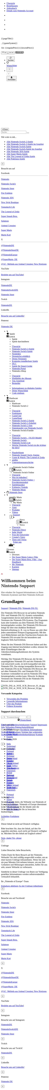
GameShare (17, 418)
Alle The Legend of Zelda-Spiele (21, 156)
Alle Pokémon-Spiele (16, 159)
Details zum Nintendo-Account (20, 11)
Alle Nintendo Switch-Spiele (19, 146)
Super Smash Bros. (9, 216)
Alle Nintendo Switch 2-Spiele (20, 142)
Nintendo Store (7, 188)
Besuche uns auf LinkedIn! (12, 316)
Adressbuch (12, 8)
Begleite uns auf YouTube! (12, 275)
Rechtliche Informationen (31, 729)
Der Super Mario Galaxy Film (25, 557)
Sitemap (15, 569)
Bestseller (16, 383)
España (10, 737)
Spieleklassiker (18, 485)
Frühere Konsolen (14, 706)
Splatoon (5, 221)
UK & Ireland (13, 763)
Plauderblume (18, 452)
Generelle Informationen (17, 701)
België (9, 773)
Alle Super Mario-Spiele (17, 154)
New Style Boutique (10, 202)
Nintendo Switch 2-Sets (22, 425)
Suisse (9, 799)
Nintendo (5, 179)
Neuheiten (16, 354)
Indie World (17, 532)
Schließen (5, 816)
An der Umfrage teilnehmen (31, 886)
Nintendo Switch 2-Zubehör (24, 423)
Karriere (15, 567)
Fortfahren (14, 816)
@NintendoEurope (9, 255)
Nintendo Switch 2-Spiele (23, 349)
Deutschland (12, 758)
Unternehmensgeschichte (22, 462)
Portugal (10, 751)
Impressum (42, 725)
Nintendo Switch (8, 184)
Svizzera (10, 783)
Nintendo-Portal (19, 368)
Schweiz (10, 797)
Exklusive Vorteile (20, 487)
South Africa (12, 766)
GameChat (16, 416)
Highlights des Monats (21, 378)
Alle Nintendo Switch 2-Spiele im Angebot (25, 144)
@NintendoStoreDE (10, 250)
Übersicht (11, 3)
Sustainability (7, 734)
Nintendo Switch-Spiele (22, 351)
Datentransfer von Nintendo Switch (27, 428)
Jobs (3, 727)
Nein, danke (6, 838)
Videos (15, 512)
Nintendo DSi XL (30, 608)
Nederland (11, 746)
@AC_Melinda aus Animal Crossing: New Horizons (24, 264)
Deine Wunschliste (20, 390)
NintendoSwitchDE (9, 290)
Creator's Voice (18, 537)
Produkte (16, 510)
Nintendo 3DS (7, 198)
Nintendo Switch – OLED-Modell (27, 438)
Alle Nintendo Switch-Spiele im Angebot (24, 149)
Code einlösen (18, 393)
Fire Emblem (6, 193)
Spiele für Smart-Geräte (22, 366)
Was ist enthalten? (19, 477)
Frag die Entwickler (20, 535)
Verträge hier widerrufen (31, 732)
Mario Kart (6, 235)
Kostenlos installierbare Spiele (25, 361)
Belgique (10, 756)
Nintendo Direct (19, 530)
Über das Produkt (14, 704)
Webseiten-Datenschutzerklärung (19, 727)
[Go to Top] (24, 574)
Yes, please (17, 838)
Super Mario (6, 230)
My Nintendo (18, 564)
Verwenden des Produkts (17, 699)
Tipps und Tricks (19, 539)
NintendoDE (6, 285)
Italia (9, 744)
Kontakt (39, 734)
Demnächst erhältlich (21, 356)
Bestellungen (12, 6)
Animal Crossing (8, 225)
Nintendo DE (7, 326)
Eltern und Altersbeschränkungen (15, 725)
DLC (14, 363)
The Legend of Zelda (10, 211)
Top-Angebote (18, 381)
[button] (27, 333)
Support (4, 608)
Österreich (11, 790)
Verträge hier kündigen (11, 732)
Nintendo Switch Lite (21, 443)
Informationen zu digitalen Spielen (27, 388)
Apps (14, 507)
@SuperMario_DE (9, 259)
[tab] (24, 720)
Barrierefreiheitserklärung (24, 734)
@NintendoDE (7, 245)
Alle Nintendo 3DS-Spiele (18, 151)
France (9, 763)
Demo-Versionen (19, 359)
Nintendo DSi (15, 608)
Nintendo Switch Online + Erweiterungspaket (23, 481)
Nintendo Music (19, 490)
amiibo (15, 460)
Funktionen (17, 413)
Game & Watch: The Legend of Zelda (28, 457)
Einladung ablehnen (9, 886)
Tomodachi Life (8, 207)
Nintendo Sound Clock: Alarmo (25, 455)
